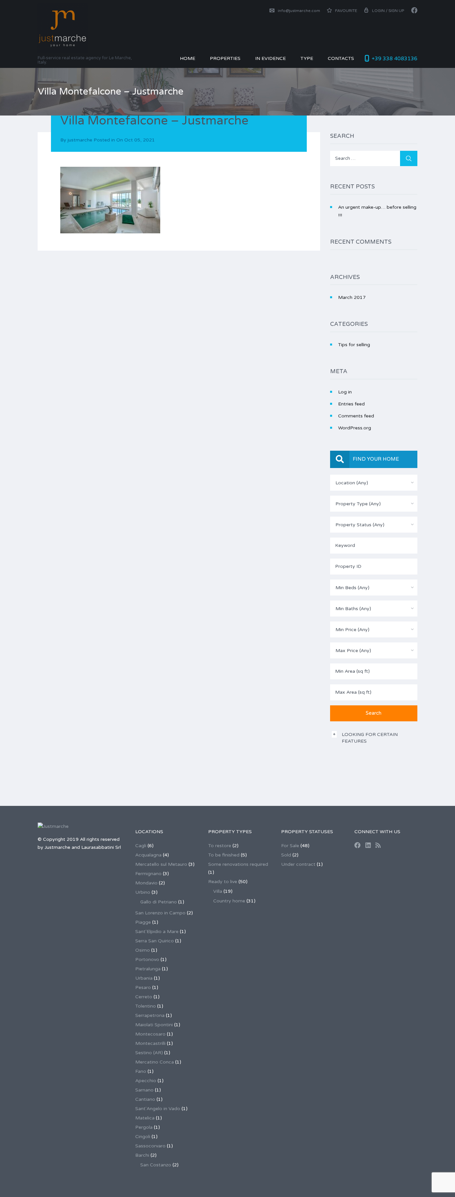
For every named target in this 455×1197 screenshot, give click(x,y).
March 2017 (352, 297)
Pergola (144, 1127)
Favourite (345, 10)
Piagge (143, 922)
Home (187, 58)
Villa (217, 891)
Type (306, 58)
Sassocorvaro (150, 1146)
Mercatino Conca (154, 1062)
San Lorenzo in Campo (160, 913)
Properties (225, 58)
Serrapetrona (150, 1015)
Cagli (140, 845)
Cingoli (142, 1136)
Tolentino (145, 1006)
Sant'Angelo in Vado (157, 1108)
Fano (140, 1071)
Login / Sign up (388, 10)
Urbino (142, 892)
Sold (286, 855)
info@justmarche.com (299, 10)
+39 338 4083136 (394, 58)
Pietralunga (148, 969)
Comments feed (356, 416)
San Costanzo (155, 1165)
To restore (219, 845)
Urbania (144, 978)
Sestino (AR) (149, 1053)
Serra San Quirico (154, 941)
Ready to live (222, 881)
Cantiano (145, 1099)
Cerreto (143, 997)
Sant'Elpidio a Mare (157, 931)
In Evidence (270, 58)
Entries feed (351, 404)
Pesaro (143, 987)
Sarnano (144, 1090)
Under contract (298, 864)
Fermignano (148, 873)
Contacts (341, 58)
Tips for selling (354, 345)
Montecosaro (150, 1034)
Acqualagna (148, 855)
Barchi (142, 1155)
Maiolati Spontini (154, 1025)
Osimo (142, 950)
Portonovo (147, 959)
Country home (229, 901)
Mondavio (146, 883)
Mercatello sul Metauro (161, 864)
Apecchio (145, 1080)
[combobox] (374, 483)
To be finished (223, 855)
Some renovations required (238, 864)
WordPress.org (354, 428)
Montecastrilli (150, 1043)
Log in (345, 392)
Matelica (145, 1118)
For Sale (290, 845)
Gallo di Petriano (158, 902)
